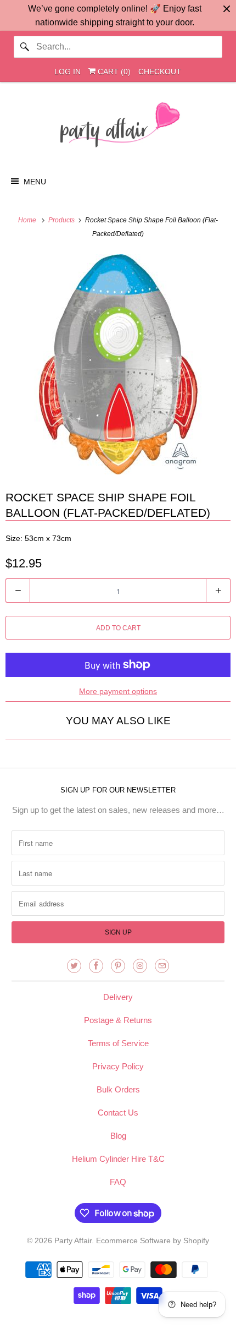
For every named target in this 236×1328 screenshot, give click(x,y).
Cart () (113, 71)
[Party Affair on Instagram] (140, 966)
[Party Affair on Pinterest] (118, 966)
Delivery (118, 997)
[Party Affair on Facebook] (96, 966)
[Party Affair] (118, 128)
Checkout (159, 71)
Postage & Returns (118, 1020)
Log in (67, 71)
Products (62, 220)
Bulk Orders (118, 1089)
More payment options (118, 691)
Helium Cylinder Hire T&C (118, 1158)
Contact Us (118, 1112)
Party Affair (73, 1240)
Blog (118, 1135)
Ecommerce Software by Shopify (152, 1240)
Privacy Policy (118, 1066)
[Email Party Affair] (162, 966)
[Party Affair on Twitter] (74, 966)
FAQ (118, 1182)
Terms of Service (118, 1043)
